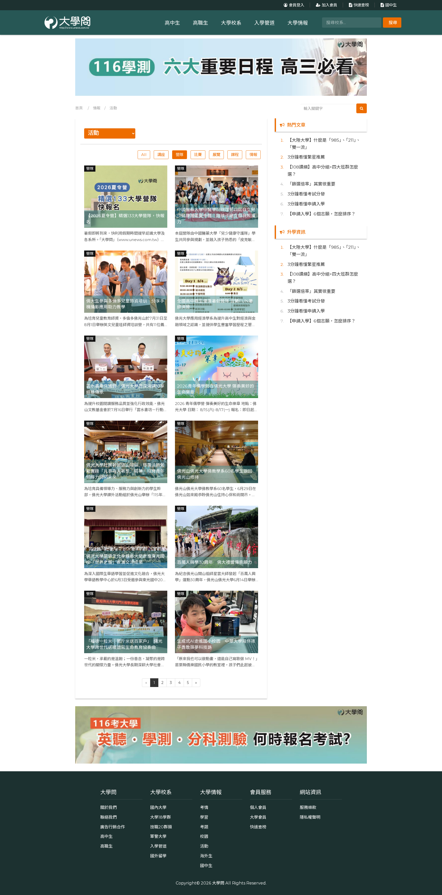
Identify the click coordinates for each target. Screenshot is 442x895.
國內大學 (158, 807)
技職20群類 (161, 826)
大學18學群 (160, 817)
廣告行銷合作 (112, 826)
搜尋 (393, 22)
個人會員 (258, 807)
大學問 (218, 883)
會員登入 (296, 5)
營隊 (179, 154)
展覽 (216, 154)
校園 (204, 836)
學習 (204, 817)
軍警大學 (158, 836)
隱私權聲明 (310, 817)
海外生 (206, 855)
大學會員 (258, 817)
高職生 (200, 23)
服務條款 (308, 807)
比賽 (198, 154)
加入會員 (329, 5)
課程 (235, 154)
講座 (161, 154)
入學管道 (264, 23)
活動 (113, 108)
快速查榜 (361, 5)
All (144, 154)
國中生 (391, 5)
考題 (204, 826)
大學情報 (298, 23)
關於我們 (108, 807)
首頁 (79, 108)
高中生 (172, 23)
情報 (97, 108)
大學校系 (231, 23)
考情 (204, 807)
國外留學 (158, 855)
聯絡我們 (108, 817)
